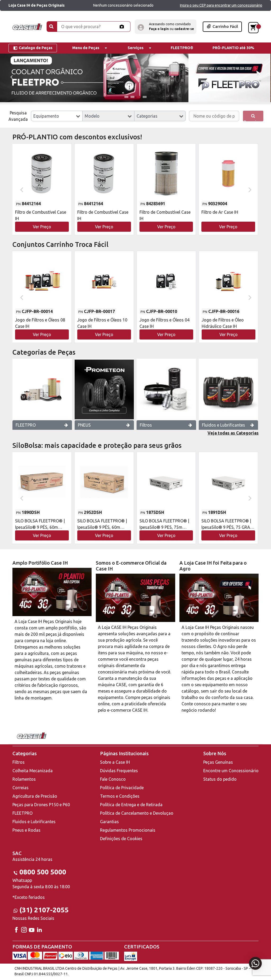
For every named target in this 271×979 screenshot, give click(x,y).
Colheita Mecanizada (32, 770)
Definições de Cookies (121, 838)
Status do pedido (220, 779)
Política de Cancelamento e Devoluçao (136, 813)
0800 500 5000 (42, 872)
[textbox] (56, 116)
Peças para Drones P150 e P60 (41, 804)
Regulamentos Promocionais (127, 830)
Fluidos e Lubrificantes (223, 425)
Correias (20, 787)
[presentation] (11, 76)
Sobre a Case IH (115, 762)
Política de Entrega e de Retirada (131, 804)
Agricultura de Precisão (34, 796)
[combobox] (57, 116)
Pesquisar (253, 120)
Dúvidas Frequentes (119, 770)
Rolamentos (24, 779)
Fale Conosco (113, 779)
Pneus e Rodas (26, 830)
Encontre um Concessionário (231, 770)
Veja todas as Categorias (233, 433)
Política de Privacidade (122, 787)
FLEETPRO (26, 425)
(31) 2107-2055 (44, 910)
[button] (165, 26)
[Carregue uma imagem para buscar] (121, 26)
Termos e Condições (119, 796)
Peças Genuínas (218, 762)
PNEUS (84, 425)
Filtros (146, 425)
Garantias (109, 821)
